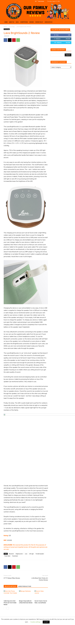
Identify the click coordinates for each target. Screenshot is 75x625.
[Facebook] (64, 1)
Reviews (31, 22)
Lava (26, 553)
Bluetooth (11, 553)
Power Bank (7, 556)
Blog (17, 22)
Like (69, 35)
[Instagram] (67, 1)
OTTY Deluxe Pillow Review (12, 578)
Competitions (24, 22)
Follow (68, 38)
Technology (12, 26)
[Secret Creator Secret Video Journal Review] (41, 594)
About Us (11, 22)
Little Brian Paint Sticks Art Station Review (40, 579)
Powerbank (15, 556)
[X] (70, 1)
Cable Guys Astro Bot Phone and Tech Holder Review (10, 602)
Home (6, 22)
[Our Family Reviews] (37, 11)
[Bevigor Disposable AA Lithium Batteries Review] (25, 594)
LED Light (31, 553)
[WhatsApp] (18, 40)
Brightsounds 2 (19, 553)
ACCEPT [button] (46, 622)
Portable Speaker (40, 553)
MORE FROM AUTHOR (24, 586)
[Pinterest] (14, 40)
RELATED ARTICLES (10, 586)
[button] (69, 22)
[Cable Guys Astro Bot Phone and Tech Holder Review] (10, 594)
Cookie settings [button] (35, 622)
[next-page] (8, 608)
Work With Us (48, 22)
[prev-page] (5, 608)
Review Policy (39, 22)
